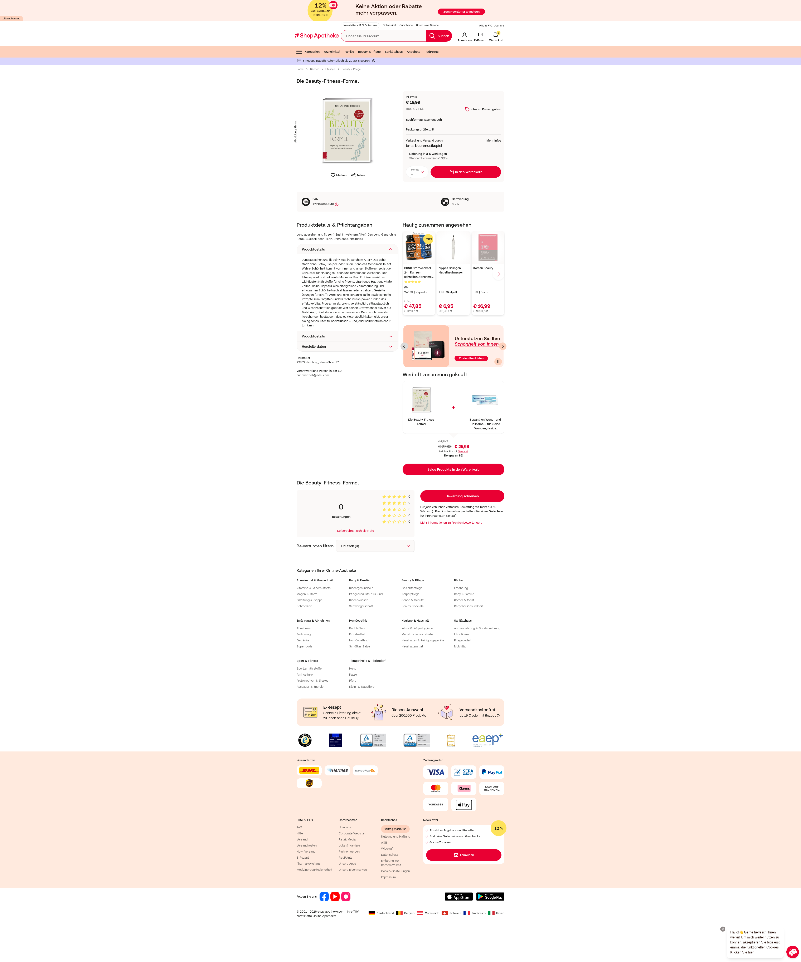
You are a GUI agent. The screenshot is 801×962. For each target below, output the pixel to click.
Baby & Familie (464, 594)
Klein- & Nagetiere (361, 686)
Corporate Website (351, 833)
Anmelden (467, 855)
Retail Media (347, 839)
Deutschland (385, 913)
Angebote (414, 51)
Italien (500, 913)
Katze (353, 674)
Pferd (352, 680)
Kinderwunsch (358, 600)
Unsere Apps (347, 863)
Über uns (499, 25)
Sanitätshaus (394, 51)
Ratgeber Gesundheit (468, 606)
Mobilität (460, 646)
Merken (341, 175)
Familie (349, 51)
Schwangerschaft (361, 606)
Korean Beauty (483, 268)
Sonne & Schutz (413, 600)
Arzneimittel (332, 51)
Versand (463, 451)
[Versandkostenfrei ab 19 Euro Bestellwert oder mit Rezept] (498, 715)
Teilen (361, 175)
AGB (384, 842)
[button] (347, 249)
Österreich (432, 913)
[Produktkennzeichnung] (336, 204)
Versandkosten (307, 845)
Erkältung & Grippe (309, 600)
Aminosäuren (305, 674)
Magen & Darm (307, 594)
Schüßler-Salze (359, 646)
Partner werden (349, 851)
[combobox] (417, 172)
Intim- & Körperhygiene (417, 628)
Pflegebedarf (463, 640)
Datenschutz (389, 854)
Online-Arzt (389, 25)
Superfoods (304, 646)
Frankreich (478, 913)
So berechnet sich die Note (355, 530)
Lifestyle (330, 69)
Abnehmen (304, 628)
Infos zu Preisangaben (486, 109)
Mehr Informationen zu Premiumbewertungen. (451, 522)
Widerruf (387, 848)
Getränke (303, 640)
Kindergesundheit (361, 588)
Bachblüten (357, 628)
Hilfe (300, 833)
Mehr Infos (493, 140)
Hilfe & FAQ (485, 25)
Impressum (388, 877)
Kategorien (312, 51)
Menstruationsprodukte (417, 634)
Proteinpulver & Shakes (313, 680)
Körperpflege (410, 594)
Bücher (314, 69)
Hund (352, 668)
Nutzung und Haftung (395, 836)
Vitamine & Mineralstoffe (314, 588)
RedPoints (432, 51)
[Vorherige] (404, 346)
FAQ (299, 827)
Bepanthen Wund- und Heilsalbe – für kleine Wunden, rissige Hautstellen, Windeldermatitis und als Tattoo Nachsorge (485, 424)
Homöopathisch (359, 640)
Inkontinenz (462, 634)
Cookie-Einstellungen (395, 871)
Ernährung (461, 588)
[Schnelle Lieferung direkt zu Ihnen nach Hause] (357, 718)
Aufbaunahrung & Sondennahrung (477, 628)
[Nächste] (502, 346)
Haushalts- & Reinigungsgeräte (423, 640)
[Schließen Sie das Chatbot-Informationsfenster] (722, 929)
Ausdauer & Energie (310, 686)
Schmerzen (304, 606)
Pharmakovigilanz (308, 863)
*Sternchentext (11, 18)
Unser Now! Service (427, 25)
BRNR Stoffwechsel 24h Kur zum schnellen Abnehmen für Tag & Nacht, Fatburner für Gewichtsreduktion (418, 272)
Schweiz (455, 913)
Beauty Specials (412, 606)
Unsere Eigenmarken (352, 869)
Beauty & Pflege (369, 51)
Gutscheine (406, 25)
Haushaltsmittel (412, 646)
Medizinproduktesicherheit (314, 869)
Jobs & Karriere (349, 845)
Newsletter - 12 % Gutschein (360, 25)
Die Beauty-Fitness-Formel (421, 422)
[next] (498, 274)
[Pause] (498, 361)
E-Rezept (303, 857)
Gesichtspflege (412, 588)
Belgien (409, 913)
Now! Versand (306, 851)
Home (300, 69)
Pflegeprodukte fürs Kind (366, 594)
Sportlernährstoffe (309, 668)
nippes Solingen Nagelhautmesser (451, 270)
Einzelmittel (357, 634)
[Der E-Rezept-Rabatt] (373, 61)
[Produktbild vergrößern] (348, 131)
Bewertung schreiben (462, 496)
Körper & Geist (464, 600)
